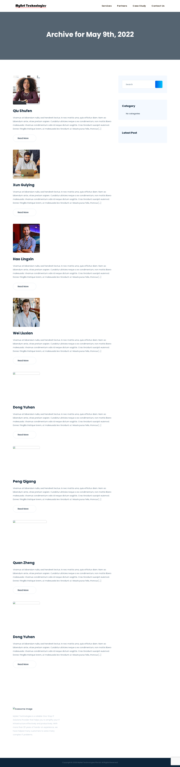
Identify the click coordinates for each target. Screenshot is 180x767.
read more (23, 138)
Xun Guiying (23, 185)
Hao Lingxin (23, 259)
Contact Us (158, 5)
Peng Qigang (24, 481)
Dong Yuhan (24, 407)
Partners (122, 5)
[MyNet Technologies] (31, 6)
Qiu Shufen (22, 110)
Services (107, 5)
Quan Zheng (24, 562)
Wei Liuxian (23, 333)
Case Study (139, 5)
